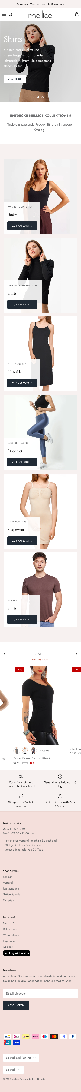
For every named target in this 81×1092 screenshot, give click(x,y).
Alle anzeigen (41, 659)
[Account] (68, 14)
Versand (8, 883)
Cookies (8, 947)
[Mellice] (40, 14)
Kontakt (7, 877)
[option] (40, 61)
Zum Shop (15, 79)
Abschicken (16, 1005)
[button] (38, 97)
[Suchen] (12, 14)
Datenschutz (10, 929)
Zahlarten (8, 900)
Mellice (15, 1079)
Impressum (9, 941)
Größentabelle (11, 894)
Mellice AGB (10, 923)
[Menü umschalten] (4, 14)
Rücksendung (11, 889)
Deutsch (11, 1070)
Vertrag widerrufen (17, 953)
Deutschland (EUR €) (18, 1058)
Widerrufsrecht (12, 935)
